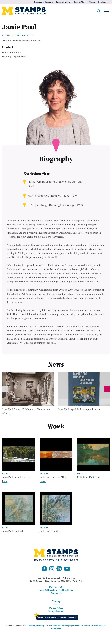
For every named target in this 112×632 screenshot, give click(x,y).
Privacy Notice (56, 607)
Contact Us (56, 593)
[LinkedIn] (59, 569)
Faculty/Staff (80, 2)
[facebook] (44, 569)
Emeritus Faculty (25, 35)
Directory (56, 601)
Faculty (6, 35)
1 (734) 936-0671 (56, 586)
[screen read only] (106, 11)
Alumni (92, 2)
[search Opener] (99, 11)
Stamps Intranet (56, 611)
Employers (103, 2)
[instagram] (51, 569)
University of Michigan (37, 625)
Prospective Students (43, 2)
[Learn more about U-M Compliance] (56, 615)
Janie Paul (15, 52)
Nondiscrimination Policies (57, 625)
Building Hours (66, 590)
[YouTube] (67, 569)
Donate (56, 604)
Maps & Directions (48, 590)
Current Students (63, 2)
